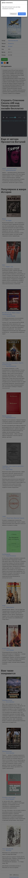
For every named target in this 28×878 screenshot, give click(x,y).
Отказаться (13, 14)
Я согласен (22, 14)
